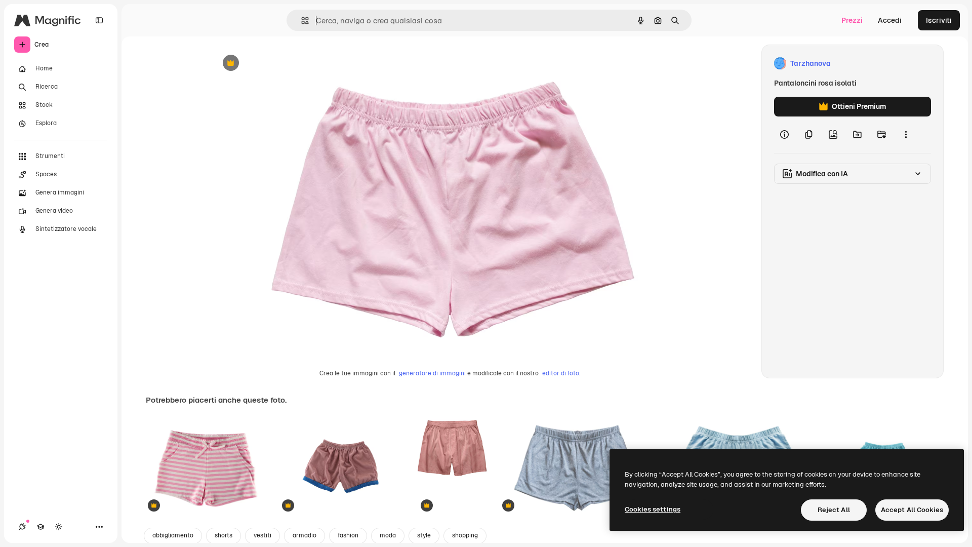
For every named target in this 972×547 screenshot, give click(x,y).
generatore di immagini (432, 373)
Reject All (834, 509)
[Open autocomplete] (301, 20)
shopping (465, 535)
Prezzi (852, 20)
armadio (304, 535)
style (424, 535)
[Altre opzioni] (906, 135)
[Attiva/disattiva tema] (59, 527)
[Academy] (40, 527)
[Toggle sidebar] (99, 20)
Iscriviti (939, 20)
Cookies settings (652, 509)
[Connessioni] (22, 527)
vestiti (262, 535)
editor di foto (560, 373)
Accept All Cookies (912, 509)
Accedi (890, 20)
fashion (348, 535)
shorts (223, 535)
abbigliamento (172, 535)
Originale (279, 63)
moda (388, 535)
